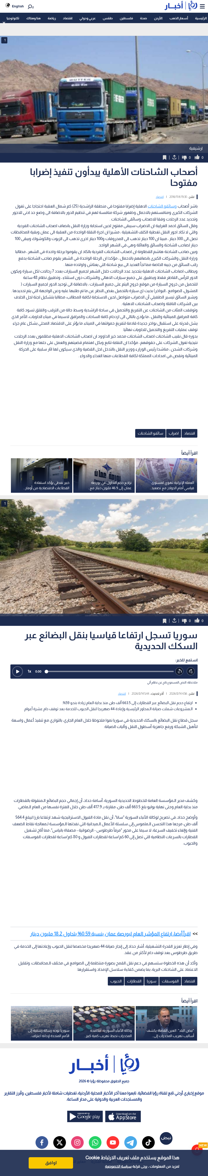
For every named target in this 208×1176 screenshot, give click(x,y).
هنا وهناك (33, 18)
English (18, 6)
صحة (143, 18)
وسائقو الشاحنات (162, 206)
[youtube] (113, 1142)
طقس (108, 18)
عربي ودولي (87, 18)
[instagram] (77, 1142)
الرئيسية (201, 18)
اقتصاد (67, 18)
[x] (59, 1142)
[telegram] (130, 1142)
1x (29, 671)
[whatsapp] (95, 1142)
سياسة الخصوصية (118, 1166)
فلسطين (126, 18)
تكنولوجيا (13, 18)
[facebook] (42, 1142)
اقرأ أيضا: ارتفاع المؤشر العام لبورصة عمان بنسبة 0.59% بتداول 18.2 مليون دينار (110, 933)
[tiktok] (148, 1142)
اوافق (51, 1162)
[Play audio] (17, 671)
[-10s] (179, 671)
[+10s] (191, 671)
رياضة (52, 18)
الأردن (158, 18)
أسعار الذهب (178, 18)
